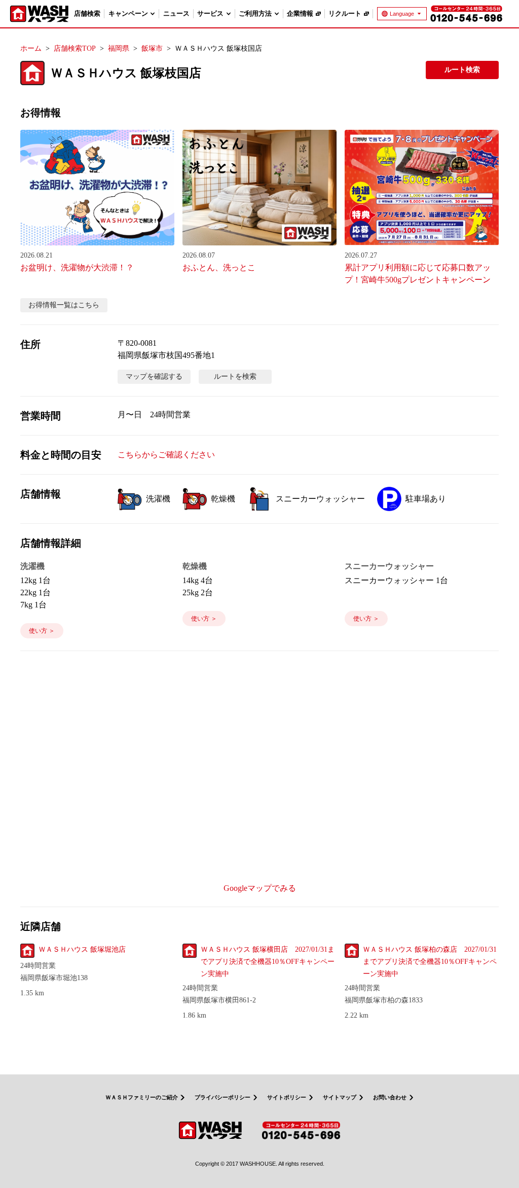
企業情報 (300, 13)
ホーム (31, 48)
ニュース (176, 13)
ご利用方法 (255, 13)
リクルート (344, 13)
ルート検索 (462, 70)
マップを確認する (154, 376)
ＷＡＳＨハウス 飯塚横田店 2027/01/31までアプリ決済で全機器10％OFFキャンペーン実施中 (268, 962)
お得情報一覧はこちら (63, 305)
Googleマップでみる (260, 888)
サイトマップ (339, 1097)
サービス (210, 13)
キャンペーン (128, 13)
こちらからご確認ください (166, 454)
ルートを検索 (235, 376)
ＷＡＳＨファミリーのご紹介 (141, 1097)
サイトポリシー (286, 1097)
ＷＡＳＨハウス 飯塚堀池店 (82, 949)
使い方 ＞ (41, 630)
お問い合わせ (389, 1097)
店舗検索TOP (75, 48)
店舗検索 (87, 13)
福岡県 (118, 48)
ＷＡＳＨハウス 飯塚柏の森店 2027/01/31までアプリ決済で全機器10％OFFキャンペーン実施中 (430, 962)
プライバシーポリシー (222, 1097)
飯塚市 (152, 48)
